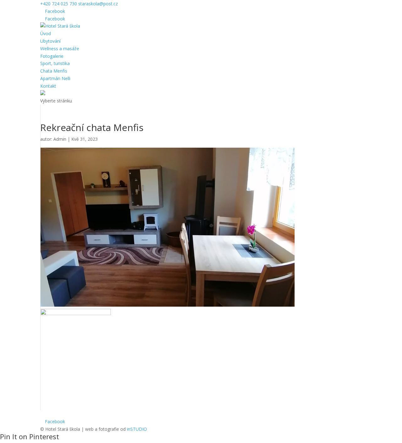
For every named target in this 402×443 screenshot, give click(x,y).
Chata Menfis (53, 71)
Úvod (45, 33)
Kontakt (48, 86)
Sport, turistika (55, 63)
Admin (59, 139)
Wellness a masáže (59, 49)
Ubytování (50, 41)
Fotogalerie (51, 56)
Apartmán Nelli (55, 78)
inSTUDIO (137, 429)
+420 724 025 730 (58, 4)
